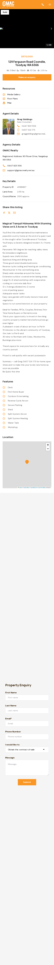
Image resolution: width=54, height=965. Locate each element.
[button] (27, 28)
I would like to (12, 744)
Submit (27, 782)
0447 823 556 (29, 126)
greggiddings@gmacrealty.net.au (34, 133)
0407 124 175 (28, 130)
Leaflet (20, 487)
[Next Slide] (51, 29)
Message (10, 757)
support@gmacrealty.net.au (20, 170)
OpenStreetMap (41, 487)
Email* (8, 718)
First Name (11, 692)
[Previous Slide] (2, 29)
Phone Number (13, 731)
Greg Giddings (24, 119)
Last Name (10, 705)
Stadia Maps (26, 487)
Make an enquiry (27, 77)
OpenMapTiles (34, 487)
